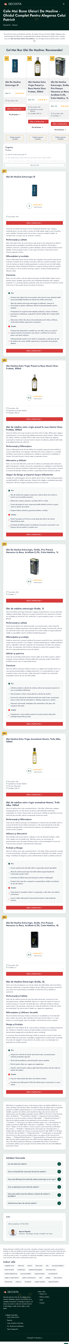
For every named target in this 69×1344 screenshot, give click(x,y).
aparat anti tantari (53, 1282)
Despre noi (43, 1294)
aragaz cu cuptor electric (12, 1278)
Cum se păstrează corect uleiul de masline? (23, 1187)
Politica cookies (44, 1297)
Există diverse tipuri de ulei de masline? (22, 1203)
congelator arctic (9, 1266)
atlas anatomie (58, 1278)
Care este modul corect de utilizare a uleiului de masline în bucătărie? (29, 1195)
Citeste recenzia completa (15, 138)
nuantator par (21, 1270)
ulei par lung (8, 1282)
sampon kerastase (39, 1274)
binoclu (30, 1266)
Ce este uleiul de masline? (17, 1164)
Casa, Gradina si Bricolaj (15, 1323)
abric (40, 1278)
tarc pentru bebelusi (57, 1266)
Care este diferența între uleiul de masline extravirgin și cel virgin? (32, 1179)
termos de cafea (9, 1270)
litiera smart (39, 1266)
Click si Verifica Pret (14, 109)
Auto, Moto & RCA (13, 1317)
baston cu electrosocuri (29, 1278)
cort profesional (52, 1274)
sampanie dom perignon (35, 1270)
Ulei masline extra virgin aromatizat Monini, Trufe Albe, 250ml (27, 166)
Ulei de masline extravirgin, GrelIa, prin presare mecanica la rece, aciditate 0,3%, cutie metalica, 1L (36, 162)
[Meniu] (63, 3)
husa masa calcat (50, 1270)
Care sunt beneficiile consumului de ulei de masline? (27, 1171)
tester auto (21, 1266)
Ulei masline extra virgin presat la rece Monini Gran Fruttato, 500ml (29, 158)
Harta (41, 1300)
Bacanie (9, 1320)
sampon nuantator (40, 1282)
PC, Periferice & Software (15, 1326)
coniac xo (18, 1282)
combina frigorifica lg (11, 1274)
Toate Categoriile (12, 1329)
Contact (42, 1303)
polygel (48, 1278)
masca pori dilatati (26, 1274)
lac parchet (28, 1282)
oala (47, 1266)
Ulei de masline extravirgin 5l (17, 154)
